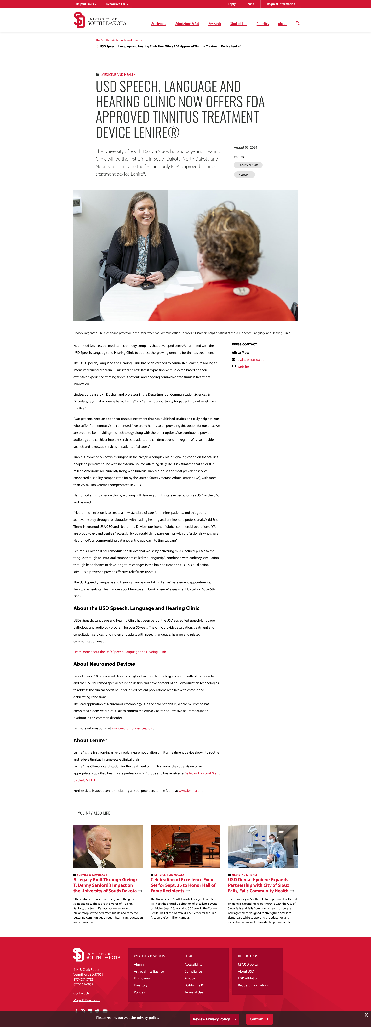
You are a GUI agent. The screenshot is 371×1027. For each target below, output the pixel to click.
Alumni (139, 964)
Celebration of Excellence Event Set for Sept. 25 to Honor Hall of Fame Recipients (183, 885)
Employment (143, 978)
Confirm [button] (256, 1019)
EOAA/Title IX (194, 985)
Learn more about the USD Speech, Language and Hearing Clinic (119, 651)
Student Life (238, 23)
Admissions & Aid (187, 23)
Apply (232, 4)
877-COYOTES (83, 979)
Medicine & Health (246, 874)
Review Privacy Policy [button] (211, 1019)
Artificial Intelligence (149, 971)
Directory (141, 985)
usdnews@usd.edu (251, 359)
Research (214, 23)
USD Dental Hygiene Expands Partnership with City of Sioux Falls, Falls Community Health (258, 885)
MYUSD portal (248, 964)
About (282, 23)
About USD (246, 971)
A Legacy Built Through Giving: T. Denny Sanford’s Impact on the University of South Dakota (105, 885)
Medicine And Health (118, 74)
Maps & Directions (86, 1000)
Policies (139, 992)
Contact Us (81, 993)
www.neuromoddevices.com (132, 728)
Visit (251, 4)
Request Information (281, 4)
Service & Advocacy (92, 874)
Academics (158, 23)
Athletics (263, 23)
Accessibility (193, 964)
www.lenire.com (190, 790)
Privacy (190, 978)
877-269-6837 (83, 984)
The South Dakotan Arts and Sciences (120, 40)
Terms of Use (194, 992)
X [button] (366, 1015)
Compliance (193, 971)
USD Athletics (248, 978)
